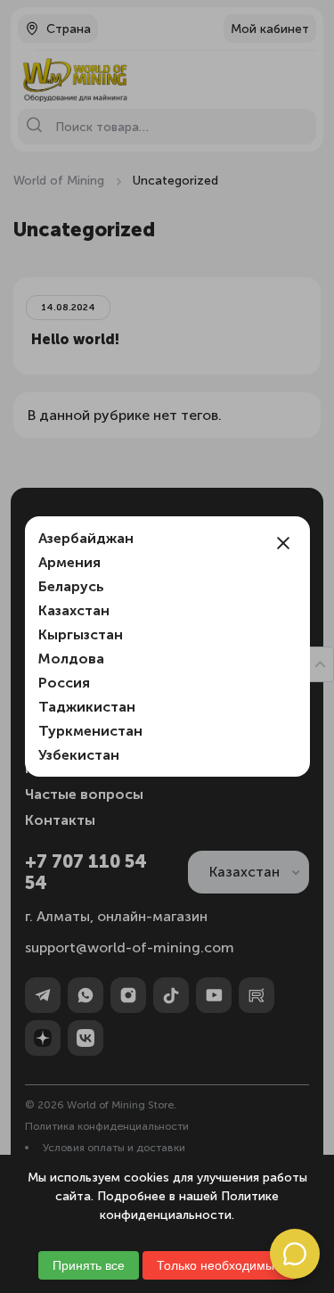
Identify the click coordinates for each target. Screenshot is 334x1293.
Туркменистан (90, 730)
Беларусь (71, 586)
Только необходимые (219, 1265)
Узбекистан (78, 754)
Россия (64, 682)
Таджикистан (86, 706)
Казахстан (74, 610)
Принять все (89, 1265)
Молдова (71, 658)
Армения (69, 562)
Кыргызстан (80, 634)
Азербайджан (86, 538)
